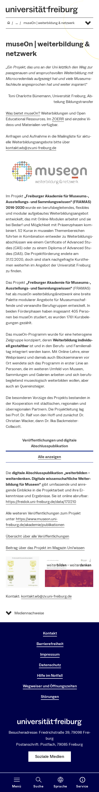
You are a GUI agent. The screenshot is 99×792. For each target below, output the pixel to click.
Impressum (50, 654)
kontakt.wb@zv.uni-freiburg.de (31, 147)
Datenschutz (50, 665)
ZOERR (58, 119)
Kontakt (50, 633)
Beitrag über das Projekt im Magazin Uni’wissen (45, 547)
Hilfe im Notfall (50, 675)
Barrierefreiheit (50, 643)
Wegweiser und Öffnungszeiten (50, 686)
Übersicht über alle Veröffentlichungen (37, 536)
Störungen (50, 696)
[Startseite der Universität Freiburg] (42, 10)
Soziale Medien (49, 756)
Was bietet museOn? (23, 113)
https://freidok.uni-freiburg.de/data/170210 (41, 501)
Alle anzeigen (49, 456)
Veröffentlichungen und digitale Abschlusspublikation (49, 443)
